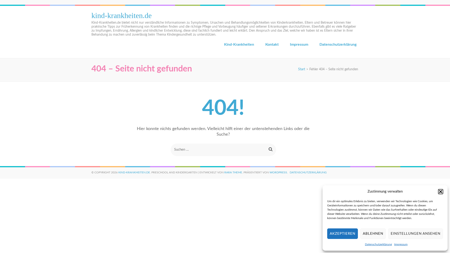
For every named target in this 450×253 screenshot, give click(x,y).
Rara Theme (233, 172)
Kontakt (272, 44)
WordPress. (279, 172)
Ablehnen (373, 233)
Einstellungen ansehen (415, 233)
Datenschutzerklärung (378, 244)
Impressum (401, 244)
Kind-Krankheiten (239, 44)
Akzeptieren (342, 233)
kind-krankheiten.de (121, 15)
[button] (440, 191)
